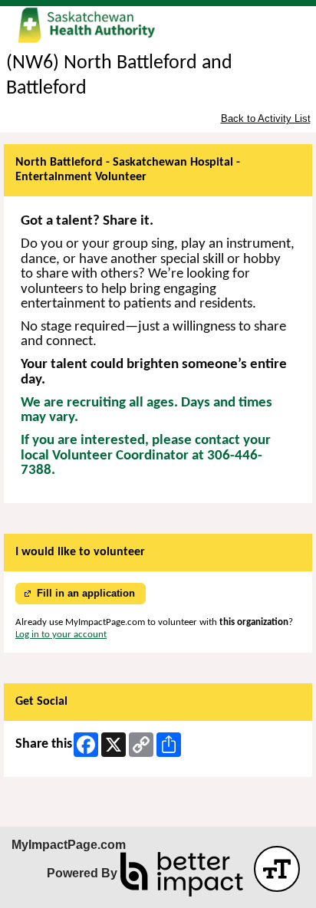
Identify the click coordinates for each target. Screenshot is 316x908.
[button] (277, 869)
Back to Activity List (266, 118)
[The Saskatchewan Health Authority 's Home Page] (158, 25)
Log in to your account (61, 635)
